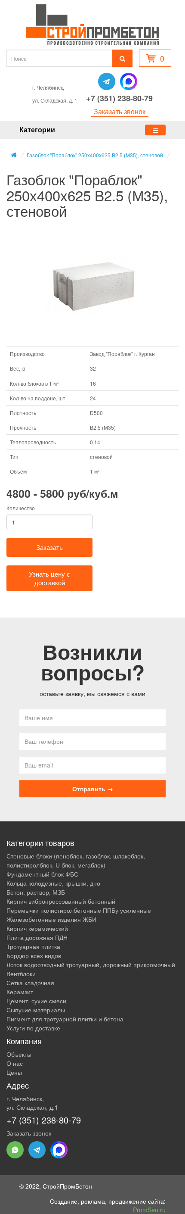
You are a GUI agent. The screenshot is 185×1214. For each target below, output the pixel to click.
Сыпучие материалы (35, 1009)
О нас (14, 1063)
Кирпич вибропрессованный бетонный (60, 901)
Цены (14, 1072)
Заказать (49, 547)
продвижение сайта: (137, 1205)
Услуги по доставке (33, 1028)
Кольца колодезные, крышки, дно (53, 883)
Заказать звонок (119, 111)
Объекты (18, 1054)
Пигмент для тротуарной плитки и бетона (64, 1018)
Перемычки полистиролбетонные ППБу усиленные (78, 910)
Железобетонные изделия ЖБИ (51, 919)
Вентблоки (21, 973)
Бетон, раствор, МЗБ (35, 892)
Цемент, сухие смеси (36, 1000)
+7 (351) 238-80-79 (119, 98)
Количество (20, 508)
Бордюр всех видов (33, 955)
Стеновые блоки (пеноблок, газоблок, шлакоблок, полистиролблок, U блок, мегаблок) (75, 860)
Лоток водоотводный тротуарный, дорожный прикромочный (90, 964)
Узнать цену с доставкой (49, 578)
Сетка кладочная (30, 982)
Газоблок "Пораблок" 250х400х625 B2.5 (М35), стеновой (95, 155)
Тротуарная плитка (33, 946)
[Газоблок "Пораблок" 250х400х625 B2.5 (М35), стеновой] (92, 286)
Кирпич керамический (37, 928)
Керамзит (19, 991)
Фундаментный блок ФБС (42, 874)
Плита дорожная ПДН (37, 937)
